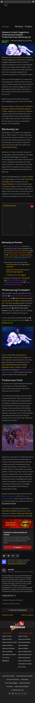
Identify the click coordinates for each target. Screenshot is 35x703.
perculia (4, 42)
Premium (10, 686)
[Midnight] (5, 661)
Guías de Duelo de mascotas (25, 654)
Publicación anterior (7, 615)
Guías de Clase (7, 636)
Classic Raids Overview (9, 147)
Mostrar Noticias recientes (12, 604)
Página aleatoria (24, 683)
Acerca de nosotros (13, 679)
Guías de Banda (7, 651)
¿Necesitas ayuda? (9, 676)
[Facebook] (8, 556)
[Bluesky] (4, 556)
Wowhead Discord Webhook (16, 564)
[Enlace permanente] (17, 556)
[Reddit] (13, 556)
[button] (30, 225)
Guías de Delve (7, 639)
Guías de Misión (23, 648)
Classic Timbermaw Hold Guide (21, 513)
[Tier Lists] (21, 667)
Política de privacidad (21, 686)
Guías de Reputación (25, 651)
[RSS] (25, 693)
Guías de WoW (7, 633)
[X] (12, 693)
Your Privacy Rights (11, 683)
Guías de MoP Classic (25, 633)
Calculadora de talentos (9, 654)
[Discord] (9, 693)
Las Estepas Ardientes (9, 205)
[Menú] (2, 2)
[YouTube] (22, 693)
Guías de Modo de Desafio (25, 661)
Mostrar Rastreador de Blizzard (13, 600)
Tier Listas (5, 657)
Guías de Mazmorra (24, 642)
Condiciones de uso (17, 690)
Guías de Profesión (8, 648)
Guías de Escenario (24, 657)
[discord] (4, 562)
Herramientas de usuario (24, 676)
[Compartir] (33, 2)
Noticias (6, 26)
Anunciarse (24, 679)
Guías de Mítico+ (7, 645)
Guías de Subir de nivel (9, 642)
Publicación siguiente (27, 615)
